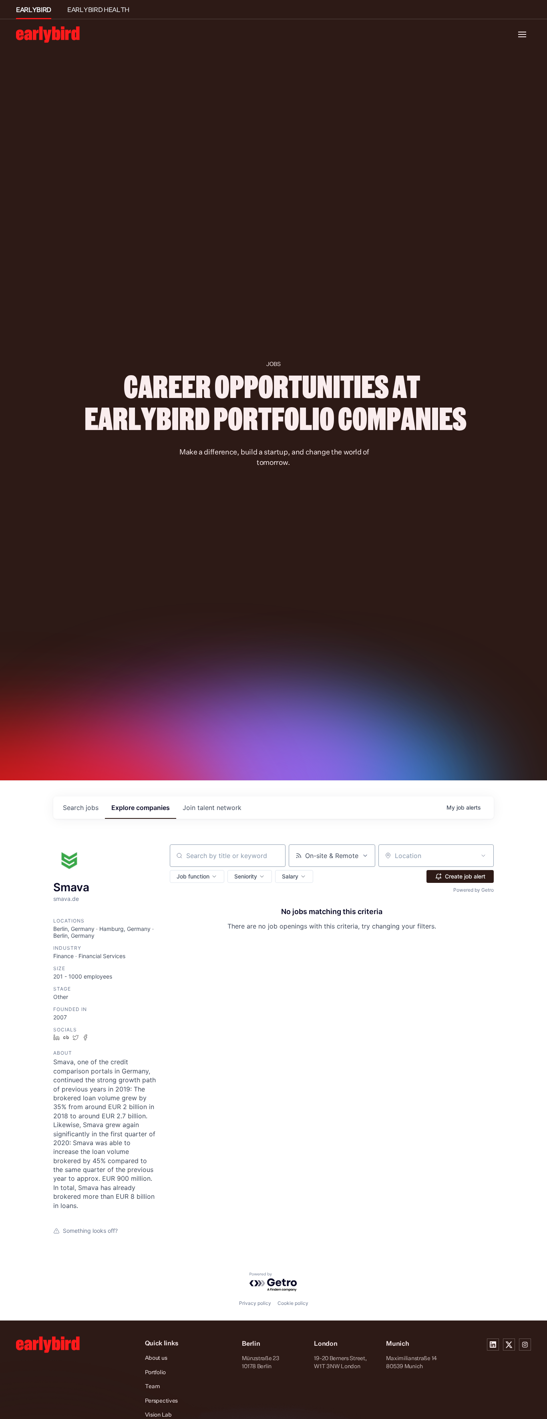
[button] (197, 876)
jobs (81, 808)
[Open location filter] (483, 855)
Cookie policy (293, 1303)
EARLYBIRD (33, 10)
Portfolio (155, 1372)
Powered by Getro (473, 890)
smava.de (66, 898)
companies (140, 808)
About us (156, 1357)
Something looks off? (90, 1230)
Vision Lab (158, 1414)
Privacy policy (255, 1303)
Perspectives (161, 1400)
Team (152, 1386)
